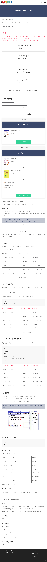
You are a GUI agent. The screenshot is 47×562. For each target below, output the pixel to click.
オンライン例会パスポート (8, 102)
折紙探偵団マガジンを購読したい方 (23, 47)
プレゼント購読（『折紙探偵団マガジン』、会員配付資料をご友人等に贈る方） (23, 90)
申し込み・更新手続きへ (23, 141)
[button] (39, 2)
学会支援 (34, 556)
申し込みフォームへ (37, 257)
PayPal (11, 234)
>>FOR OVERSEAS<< (8, 26)
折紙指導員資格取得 (9, 182)
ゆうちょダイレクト (23, 234)
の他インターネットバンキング (36, 234)
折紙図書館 (7, 185)
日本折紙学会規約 (35, 558)
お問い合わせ (35, 553)
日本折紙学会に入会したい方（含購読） (23, 71)
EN (42, 2)
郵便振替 (16, 234)
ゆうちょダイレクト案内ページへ (11, 292)
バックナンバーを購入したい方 (23, 81)
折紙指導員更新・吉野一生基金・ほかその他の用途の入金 (14, 105)
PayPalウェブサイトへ (9, 249)
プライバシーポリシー (36, 551)
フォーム (10, 401)
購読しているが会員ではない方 (23, 57)
